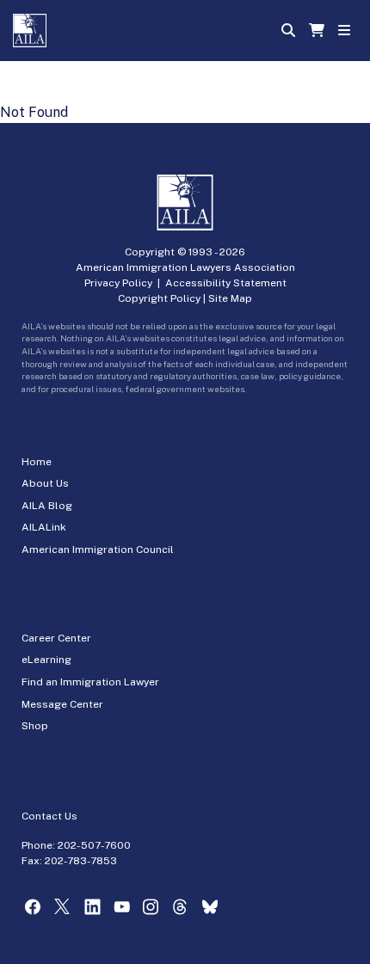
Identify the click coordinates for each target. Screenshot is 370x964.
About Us (45, 483)
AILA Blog (47, 506)
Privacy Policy (118, 283)
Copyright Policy (159, 298)
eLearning (46, 660)
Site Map (230, 298)
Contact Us (49, 816)
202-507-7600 (94, 845)
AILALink (44, 527)
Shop (35, 726)
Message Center (62, 704)
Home (37, 462)
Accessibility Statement (226, 283)
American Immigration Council (98, 549)
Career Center (56, 638)
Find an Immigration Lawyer (90, 682)
